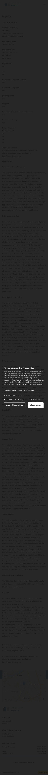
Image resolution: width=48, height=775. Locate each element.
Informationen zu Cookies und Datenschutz (19, 390)
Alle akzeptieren (35, 405)
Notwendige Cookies (14, 395)
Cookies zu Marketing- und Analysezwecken (23, 399)
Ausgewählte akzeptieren (14, 405)
